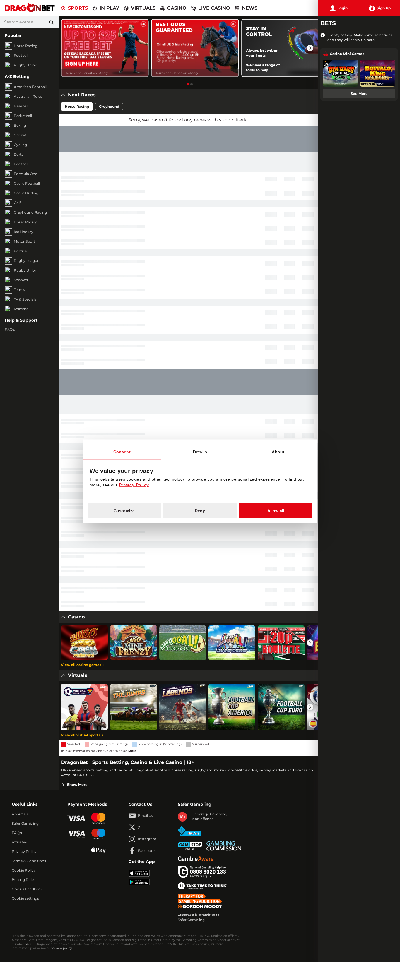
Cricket (20, 135)
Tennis (19, 289)
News (249, 8)
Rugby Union (25, 65)
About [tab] (278, 451)
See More (359, 93)
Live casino (214, 8)
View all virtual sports (80, 735)
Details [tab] (200, 451)
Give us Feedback (27, 889)
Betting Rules (23, 880)
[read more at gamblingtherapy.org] (201, 901)
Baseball (21, 106)
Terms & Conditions (29, 861)
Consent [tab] (122, 451)
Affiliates (19, 842)
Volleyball (22, 309)
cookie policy (62, 948)
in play (109, 8)
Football (21, 55)
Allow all (275, 510)
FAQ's (10, 329)
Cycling (20, 145)
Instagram (147, 839)
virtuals (143, 8)
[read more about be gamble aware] (195, 858)
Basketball (23, 116)
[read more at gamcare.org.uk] (202, 872)
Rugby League (26, 261)
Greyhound (109, 106)
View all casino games (81, 665)
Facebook (146, 851)
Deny (200, 510)
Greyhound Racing (30, 212)
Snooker (21, 280)
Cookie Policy (24, 870)
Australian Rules (28, 96)
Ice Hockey (23, 232)
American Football (30, 87)
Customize (124, 510)
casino (177, 8)
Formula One (25, 174)
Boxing (20, 125)
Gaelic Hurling (26, 193)
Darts (18, 154)
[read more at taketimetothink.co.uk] (202, 885)
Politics (20, 251)
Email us (145, 815)
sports (78, 8)
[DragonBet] (30, 8)
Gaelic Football (27, 183)
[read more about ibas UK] (189, 831)
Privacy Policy (24, 851)
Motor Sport (24, 241)
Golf (17, 203)
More (132, 751)
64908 (29, 944)
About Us (20, 814)
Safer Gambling (25, 823)
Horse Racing (25, 46)
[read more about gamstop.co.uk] (190, 846)
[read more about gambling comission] (223, 846)
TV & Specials (25, 299)
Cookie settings (25, 898)
